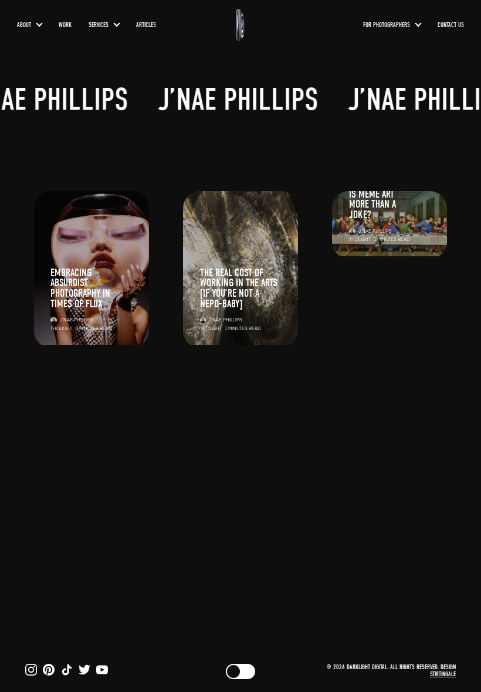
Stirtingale (443, 674)
